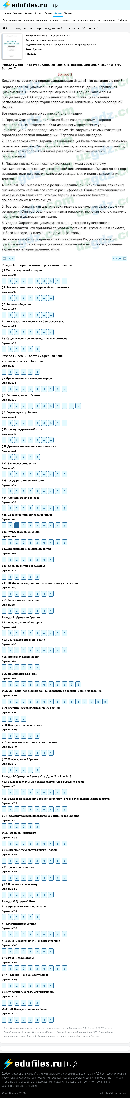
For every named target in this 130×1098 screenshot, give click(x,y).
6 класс (58, 13)
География (65, 19)
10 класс (18, 13)
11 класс (7, 13)
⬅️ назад (8, 258)
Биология (28, 19)
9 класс (28, 13)
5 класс (68, 13)
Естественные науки (84, 19)
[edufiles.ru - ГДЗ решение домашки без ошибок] (40, 1063)
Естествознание (107, 19)
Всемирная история (47, 19)
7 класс (49, 13)
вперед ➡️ (119, 258)
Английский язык (12, 19)
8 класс (38, 13)
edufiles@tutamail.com (114, 1093)
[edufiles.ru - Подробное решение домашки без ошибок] (30, 5)
